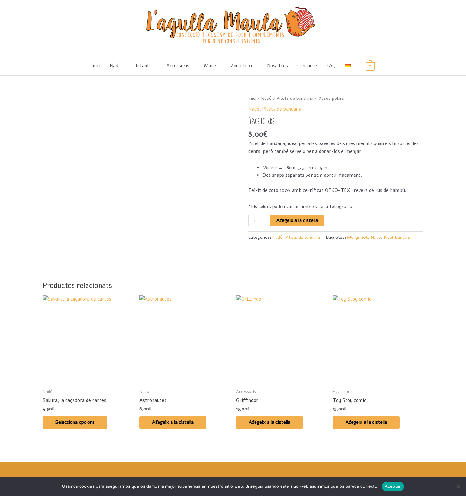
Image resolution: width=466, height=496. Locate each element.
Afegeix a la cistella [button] (173, 422)
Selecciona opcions (75, 422)
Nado (376, 237)
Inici (95, 65)
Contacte (307, 65)
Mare (210, 65)
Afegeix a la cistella (297, 220)
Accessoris (177, 65)
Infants (144, 65)
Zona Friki (241, 65)
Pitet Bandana (397, 237)
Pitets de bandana (295, 98)
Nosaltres (277, 65)
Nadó (115, 65)
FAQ (331, 65)
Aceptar (393, 486)
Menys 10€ (357, 237)
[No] (458, 486)
